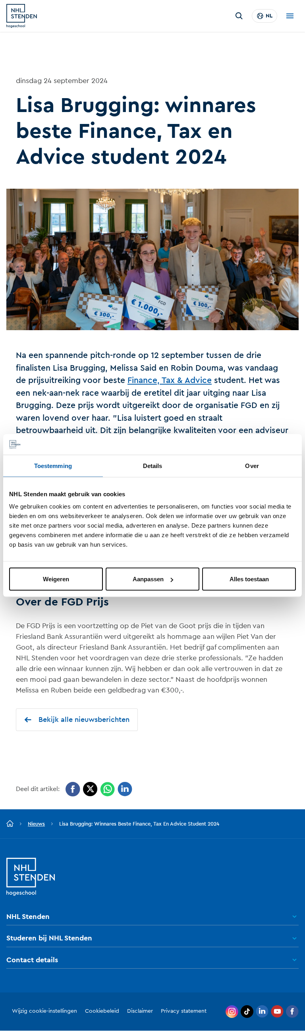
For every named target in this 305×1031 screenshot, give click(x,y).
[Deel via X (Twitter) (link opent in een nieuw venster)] (90, 789)
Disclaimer (140, 1011)
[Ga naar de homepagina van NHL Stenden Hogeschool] (21, 16)
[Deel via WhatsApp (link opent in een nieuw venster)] (107, 789)
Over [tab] (252, 465)
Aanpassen (148, 579)
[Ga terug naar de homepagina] (10, 824)
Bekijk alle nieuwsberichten (84, 719)
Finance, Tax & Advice (169, 380)
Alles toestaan (249, 579)
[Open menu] (290, 16)
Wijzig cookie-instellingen (44, 1011)
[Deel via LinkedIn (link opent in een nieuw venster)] (125, 789)
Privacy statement (184, 1011)
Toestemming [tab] (53, 465)
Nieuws (36, 823)
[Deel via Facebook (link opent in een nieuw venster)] (73, 789)
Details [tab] (152, 465)
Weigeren (56, 579)
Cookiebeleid (102, 1011)
